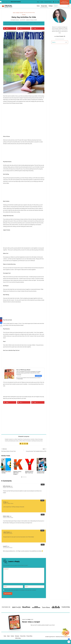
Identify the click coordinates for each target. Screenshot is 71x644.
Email (26, 586)
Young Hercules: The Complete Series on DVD (36, 450)
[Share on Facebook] (1, 318)
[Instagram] (56, 2)
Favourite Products (48, 1)
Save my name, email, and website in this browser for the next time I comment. (20, 590)
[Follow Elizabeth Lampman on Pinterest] (27, 444)
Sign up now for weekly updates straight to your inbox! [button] (43, 625)
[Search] (66, 42)
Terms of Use (22, 636)
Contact (41, 1)
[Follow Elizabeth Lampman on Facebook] (20, 444)
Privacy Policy (29, 636)
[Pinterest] (58, 2)
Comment (6, 569)
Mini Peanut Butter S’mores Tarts (8, 450)
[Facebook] (54, 2)
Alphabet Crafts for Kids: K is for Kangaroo (17, 473)
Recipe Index (44, 6)
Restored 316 (67, 636)
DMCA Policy (18, 638)
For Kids (23, 14)
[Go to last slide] (1, 467)
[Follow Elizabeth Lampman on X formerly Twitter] (23, 444)
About (38, 1)
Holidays (51, 6)
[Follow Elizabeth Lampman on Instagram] (25, 444)
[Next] (46, 467)
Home (38, 6)
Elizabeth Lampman (15, 19)
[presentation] (6, 464)
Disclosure (17, 636)
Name (5, 586)
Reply (43, 484)
